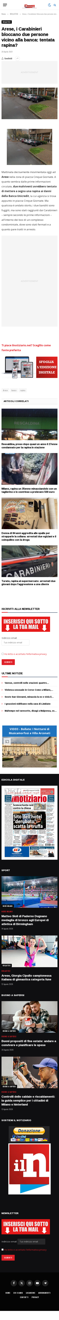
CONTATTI (24, 1297)
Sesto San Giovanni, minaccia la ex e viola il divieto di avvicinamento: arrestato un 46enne (29, 698)
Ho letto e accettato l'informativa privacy (25, 1249)
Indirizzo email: (10, 1241)
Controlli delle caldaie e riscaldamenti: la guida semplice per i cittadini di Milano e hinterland (28, 1100)
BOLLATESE (7, 22)
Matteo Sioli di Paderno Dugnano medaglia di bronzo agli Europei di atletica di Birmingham (25, 920)
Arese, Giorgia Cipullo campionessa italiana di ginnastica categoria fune (26, 977)
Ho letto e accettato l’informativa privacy (25, 653)
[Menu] (5, 5)
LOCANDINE (30, 1292)
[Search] (54, 5)
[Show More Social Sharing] (17, 58)
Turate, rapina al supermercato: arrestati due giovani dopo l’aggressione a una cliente (29, 583)
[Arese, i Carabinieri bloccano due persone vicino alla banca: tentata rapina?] (29, 103)
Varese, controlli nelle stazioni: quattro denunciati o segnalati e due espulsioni (26, 684)
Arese (5, 390)
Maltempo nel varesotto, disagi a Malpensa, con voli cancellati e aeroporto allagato (30, 712)
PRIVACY (35, 1297)
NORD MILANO (8, 906)
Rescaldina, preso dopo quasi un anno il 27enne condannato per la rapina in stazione (29, 446)
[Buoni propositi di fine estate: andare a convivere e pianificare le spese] (29, 1017)
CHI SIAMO (18, 1292)
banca (13, 390)
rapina (22, 390)
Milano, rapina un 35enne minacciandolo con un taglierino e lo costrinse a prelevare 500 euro (29, 490)
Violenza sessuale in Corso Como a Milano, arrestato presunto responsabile (28, 691)
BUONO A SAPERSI (9, 1031)
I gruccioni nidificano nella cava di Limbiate (28, 704)
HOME (7, 1292)
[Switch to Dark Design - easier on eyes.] (49, 5)
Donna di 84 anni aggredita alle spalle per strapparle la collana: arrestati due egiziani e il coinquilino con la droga (29, 536)
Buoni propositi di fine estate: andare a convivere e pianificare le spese (29, 1043)
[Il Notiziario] (29, 5)
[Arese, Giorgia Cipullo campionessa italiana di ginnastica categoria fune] (29, 951)
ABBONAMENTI (44, 1292)
